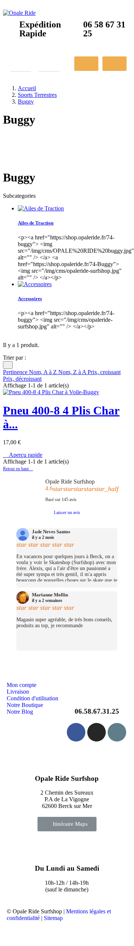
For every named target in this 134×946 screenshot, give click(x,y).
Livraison (18, 691)
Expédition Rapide (40, 29)
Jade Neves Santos (51, 531)
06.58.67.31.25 (97, 711)
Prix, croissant (104, 372)
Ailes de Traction (35, 223)
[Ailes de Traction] (41, 208)
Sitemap (53, 918)
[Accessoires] (35, 284)
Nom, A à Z (43, 372)
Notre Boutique (25, 705)
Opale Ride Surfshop (70, 481)
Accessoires (30, 298)
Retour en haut (18, 468)
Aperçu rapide (22, 455)
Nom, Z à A (73, 372)
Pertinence (16, 372)
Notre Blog (20, 711)
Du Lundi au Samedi (67, 868)
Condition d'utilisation (32, 698)
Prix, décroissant (22, 379)
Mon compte (21, 685)
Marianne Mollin (50, 595)
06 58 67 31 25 (104, 29)
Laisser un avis (67, 512)
